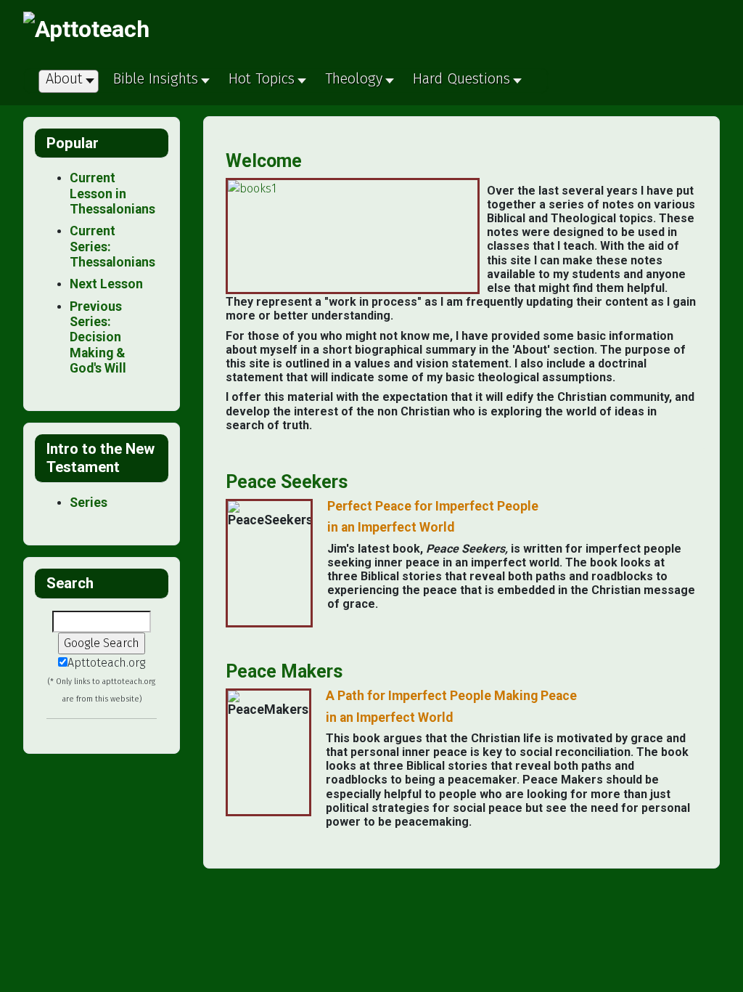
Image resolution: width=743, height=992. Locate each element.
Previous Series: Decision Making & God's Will (98, 337)
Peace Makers (284, 671)
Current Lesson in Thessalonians (112, 193)
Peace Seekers (287, 481)
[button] (160, 82)
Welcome (264, 160)
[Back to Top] (724, 973)
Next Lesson (106, 284)
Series (88, 502)
